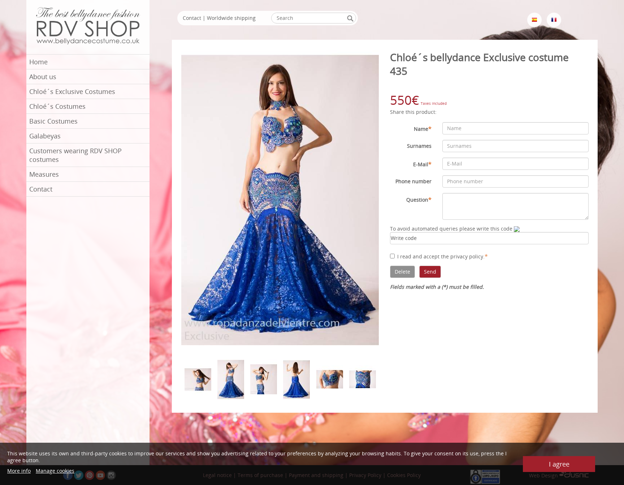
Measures (44, 174)
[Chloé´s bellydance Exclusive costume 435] (280, 199)
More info (19, 470)
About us (42, 76)
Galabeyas (45, 136)
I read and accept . (442, 256)
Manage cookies (55, 470)
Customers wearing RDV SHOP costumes (75, 155)
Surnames (419, 145)
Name (423, 129)
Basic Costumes (53, 121)
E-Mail (422, 164)
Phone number (413, 181)
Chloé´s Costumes (57, 106)
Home (38, 61)
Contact (40, 189)
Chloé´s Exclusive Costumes (72, 91)
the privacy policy (462, 256)
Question (419, 199)
